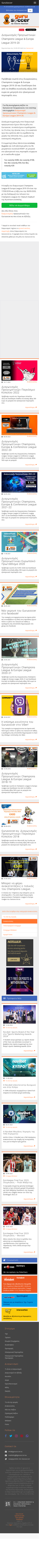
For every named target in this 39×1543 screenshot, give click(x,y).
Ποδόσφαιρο (9, 1417)
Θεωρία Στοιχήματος (12, 1341)
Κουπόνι (8, 1376)
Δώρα (7, 1380)
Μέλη (7, 1387)
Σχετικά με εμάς (19, 1515)
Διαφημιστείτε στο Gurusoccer (19, 1459)
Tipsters (7, 1337)
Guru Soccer (19, 1514)
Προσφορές (9, 1348)
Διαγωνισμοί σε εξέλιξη (13, 1373)
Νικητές (7, 1391)
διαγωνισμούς (7, 213)
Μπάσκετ (8, 1421)
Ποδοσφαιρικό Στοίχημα (12, 926)
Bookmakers (9, 1345)
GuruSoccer (7, 2)
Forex (7, 1424)
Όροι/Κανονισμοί (11, 1384)
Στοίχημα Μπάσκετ (10, 930)
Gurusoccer (29, 48)
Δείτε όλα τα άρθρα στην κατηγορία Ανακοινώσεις (19, 911)
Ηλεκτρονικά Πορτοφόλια (14, 1352)
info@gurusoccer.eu (15, 1452)
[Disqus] (19, 271)
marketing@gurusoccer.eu (17, 1455)
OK (30, 10)
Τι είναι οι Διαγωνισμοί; (13, 1369)
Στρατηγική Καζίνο (11, 1413)
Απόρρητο (19, 1519)
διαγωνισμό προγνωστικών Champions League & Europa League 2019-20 (19, 113)
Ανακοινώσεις (32, 382)
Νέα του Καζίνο (10, 1410)
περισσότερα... (30, 407)
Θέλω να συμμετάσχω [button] (19, 205)
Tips (6, 1334)
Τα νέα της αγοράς (9, 917)
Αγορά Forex (7, 934)
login (10, 1525)
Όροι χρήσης (19, 1517)
